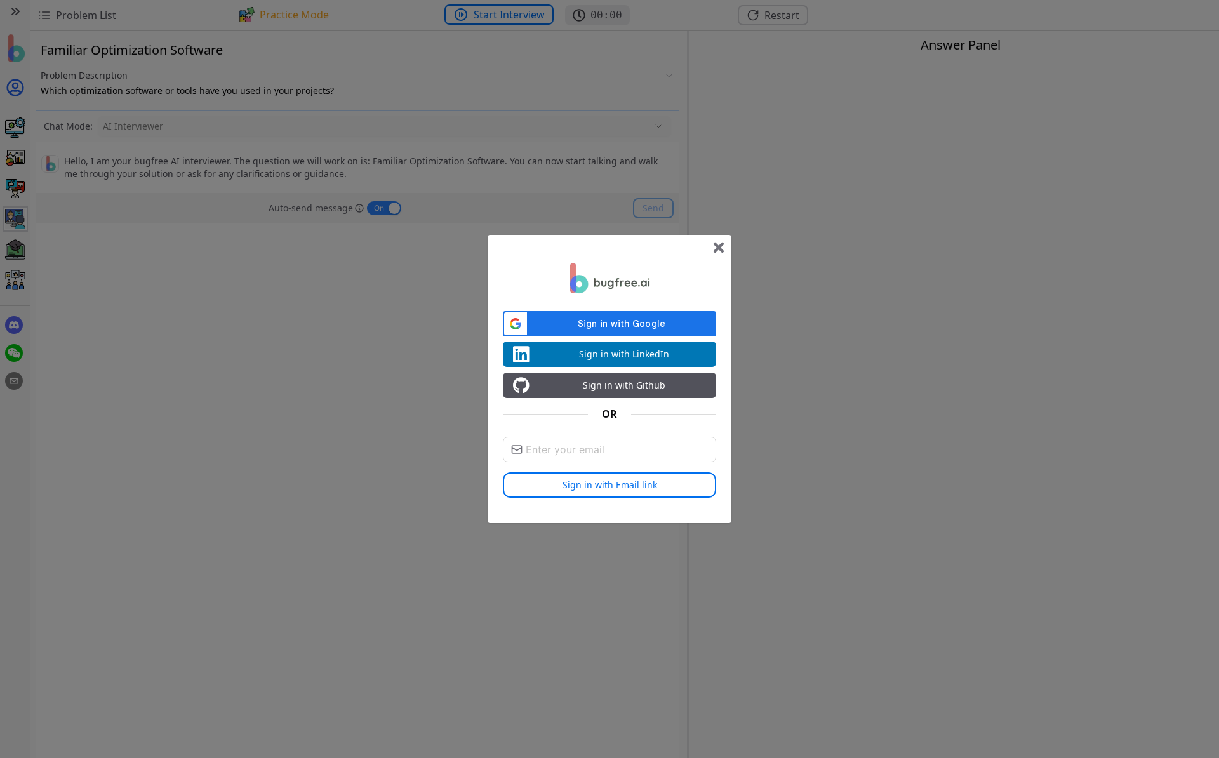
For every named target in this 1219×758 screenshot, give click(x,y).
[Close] (718, 247)
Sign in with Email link (610, 485)
